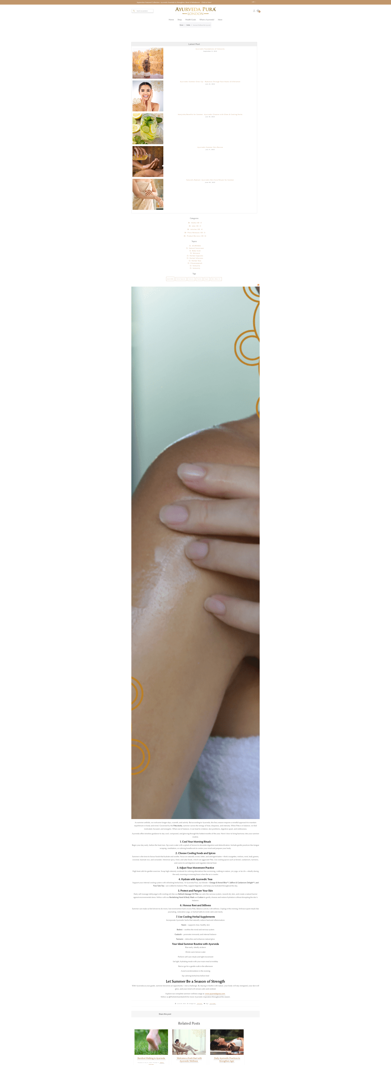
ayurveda (213, 1003)
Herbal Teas (196, 260)
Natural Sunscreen (196, 247)
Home (171, 19)
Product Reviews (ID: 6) (196, 235)
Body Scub (196, 250)
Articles (199, 1003)
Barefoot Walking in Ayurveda (151, 1057)
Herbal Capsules (196, 255)
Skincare (196, 252)
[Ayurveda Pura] (195, 10)
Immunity (196, 265)
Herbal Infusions (196, 257)
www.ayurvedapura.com (215, 993)
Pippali (207, 278)
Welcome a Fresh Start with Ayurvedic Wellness (189, 1059)
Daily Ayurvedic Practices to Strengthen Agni (227, 1059)
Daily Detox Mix (216, 278)
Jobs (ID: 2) (196, 225)
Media (188, 24)
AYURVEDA (196, 245)
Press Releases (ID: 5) (196, 232)
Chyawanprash (196, 262)
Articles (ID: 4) (197, 229)
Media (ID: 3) (196, 222)
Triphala (199, 278)
